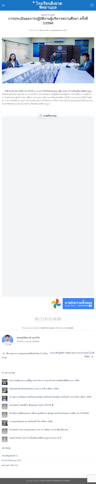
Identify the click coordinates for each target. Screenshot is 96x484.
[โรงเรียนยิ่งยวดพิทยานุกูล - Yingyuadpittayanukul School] (48, 5)
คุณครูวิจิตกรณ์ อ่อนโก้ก (59, 30)
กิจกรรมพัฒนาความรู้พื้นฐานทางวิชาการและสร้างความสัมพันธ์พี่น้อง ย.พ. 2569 (44, 380)
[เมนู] (3, 5)
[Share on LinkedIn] (59, 319)
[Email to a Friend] (50, 319)
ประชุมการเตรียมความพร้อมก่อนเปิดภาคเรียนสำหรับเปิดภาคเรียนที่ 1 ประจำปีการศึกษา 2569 (50, 397)
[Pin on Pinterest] (55, 319)
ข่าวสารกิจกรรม (9, 460)
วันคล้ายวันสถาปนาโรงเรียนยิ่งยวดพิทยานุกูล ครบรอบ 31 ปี (35, 438)
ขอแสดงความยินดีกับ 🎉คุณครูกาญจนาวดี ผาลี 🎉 (31, 405)
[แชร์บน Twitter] (46, 319)
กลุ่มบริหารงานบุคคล (48, 15)
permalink (70, 328)
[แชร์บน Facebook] (41, 319)
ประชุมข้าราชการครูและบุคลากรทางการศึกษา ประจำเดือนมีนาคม (38, 430)
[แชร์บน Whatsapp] (37, 319)
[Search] (92, 5)
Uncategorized (8, 456)
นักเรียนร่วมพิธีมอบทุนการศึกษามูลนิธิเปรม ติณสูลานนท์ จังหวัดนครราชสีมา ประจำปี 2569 (49, 413)
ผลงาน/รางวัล (8, 465)
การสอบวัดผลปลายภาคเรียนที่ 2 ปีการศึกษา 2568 (30, 421)
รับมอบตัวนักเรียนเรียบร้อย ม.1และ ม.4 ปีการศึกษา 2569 (33, 389)
